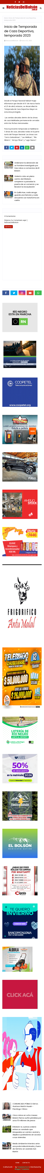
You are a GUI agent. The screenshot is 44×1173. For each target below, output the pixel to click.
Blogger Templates (22, 1169)
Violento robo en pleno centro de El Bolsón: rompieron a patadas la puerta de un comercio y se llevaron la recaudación (26, 181)
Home (17, 1163)
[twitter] (19, 2)
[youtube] (30, 292)
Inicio (6, 18)
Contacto (26, 1163)
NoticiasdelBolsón (12, 40)
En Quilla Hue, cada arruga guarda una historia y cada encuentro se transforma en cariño (26, 196)
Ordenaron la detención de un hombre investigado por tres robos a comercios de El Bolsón (26, 167)
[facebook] (15, 2)
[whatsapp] (38, 292)
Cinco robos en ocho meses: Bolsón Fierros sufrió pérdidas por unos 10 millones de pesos (27, 1118)
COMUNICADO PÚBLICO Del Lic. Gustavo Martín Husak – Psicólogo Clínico (25, 1106)
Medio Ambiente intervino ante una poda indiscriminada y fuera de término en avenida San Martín (27, 1147)
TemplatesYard (23, 1167)
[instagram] (23, 2)
